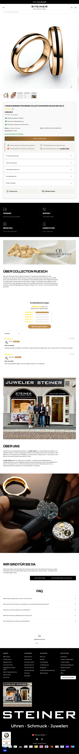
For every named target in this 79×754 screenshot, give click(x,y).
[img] (8, 339)
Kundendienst (44, 662)
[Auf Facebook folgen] (37, 739)
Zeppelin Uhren (7, 662)
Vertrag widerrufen (68, 677)
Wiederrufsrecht (65, 667)
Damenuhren (28, 656)
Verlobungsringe (29, 670)
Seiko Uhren (6, 656)
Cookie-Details (65, 662)
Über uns (42, 656)
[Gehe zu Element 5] (34, 95)
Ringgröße (43, 667)
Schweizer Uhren (29, 662)
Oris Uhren (6, 677)
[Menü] (10, 733)
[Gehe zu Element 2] (13, 95)
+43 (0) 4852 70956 (41, 2)
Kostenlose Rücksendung (47, 670)
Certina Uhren (7, 659)
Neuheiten (27, 675)
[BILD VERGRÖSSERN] (71, 87)
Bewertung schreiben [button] (39, 326)
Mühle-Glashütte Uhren (10, 672)
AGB (62, 673)
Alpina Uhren (7, 675)
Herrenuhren (28, 659)
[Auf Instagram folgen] (42, 739)
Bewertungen (44, 673)
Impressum (64, 656)
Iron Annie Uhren (8, 665)
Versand (15, 114)
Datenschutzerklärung (67, 665)
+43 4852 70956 (64, 148)
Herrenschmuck (29, 667)
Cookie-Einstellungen (67, 659)
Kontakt (42, 659)
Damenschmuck (29, 665)
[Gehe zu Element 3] (20, 95)
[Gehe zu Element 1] (6, 95)
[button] (29, 312)
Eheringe (27, 673)
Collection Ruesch (14, 128)
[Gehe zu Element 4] (27, 95)
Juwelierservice (44, 665)
